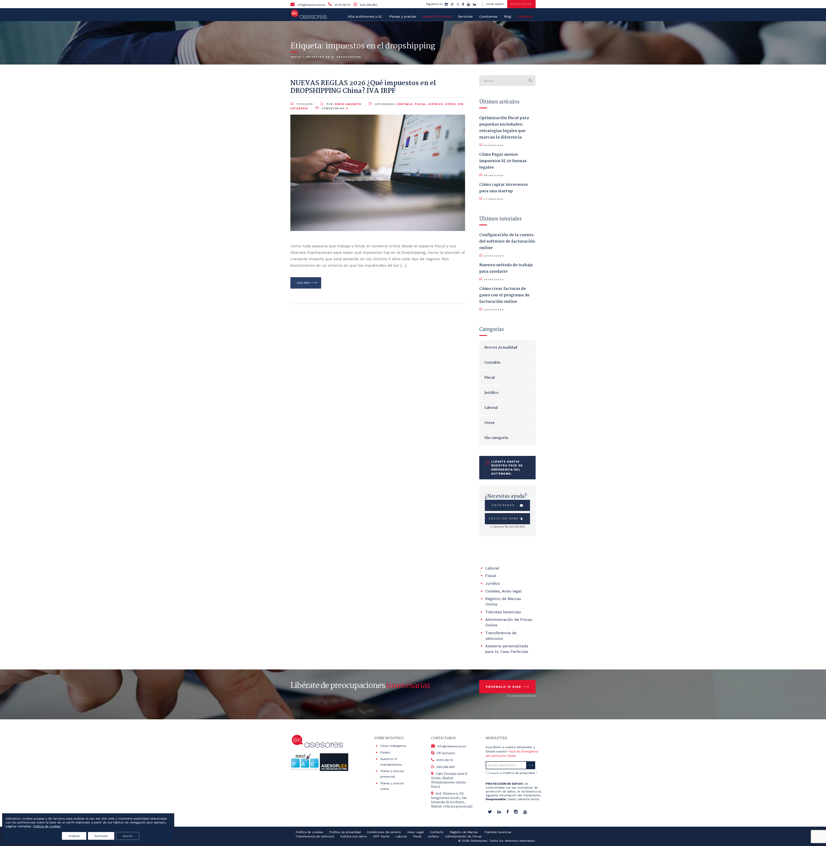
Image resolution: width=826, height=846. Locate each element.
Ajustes (127, 836)
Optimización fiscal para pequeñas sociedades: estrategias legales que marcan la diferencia (504, 128)
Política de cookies (309, 832)
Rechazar (101, 836)
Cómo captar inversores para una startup (503, 188)
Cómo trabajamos (393, 746)
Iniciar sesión (495, 4)
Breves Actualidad (500, 348)
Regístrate (521, 4)
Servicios (465, 16)
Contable (404, 104)
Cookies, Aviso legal (503, 591)
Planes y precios (402, 16)
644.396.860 (368, 4)
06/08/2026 (493, 145)
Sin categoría (496, 438)
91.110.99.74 (342, 4)
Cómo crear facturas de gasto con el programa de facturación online (504, 295)
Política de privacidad (519, 773)
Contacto (437, 832)
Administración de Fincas (463, 836)
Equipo (385, 752)
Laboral (491, 408)
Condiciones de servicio (384, 832)
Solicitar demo (504, 518)
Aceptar (74, 836)
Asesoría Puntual (437, 16)
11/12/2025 (305, 104)
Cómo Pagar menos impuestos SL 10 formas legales (503, 161)
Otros (450, 104)
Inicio (295, 57)
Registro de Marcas (464, 832)
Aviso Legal (415, 832)
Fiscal (420, 104)
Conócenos (488, 16)
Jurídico (435, 104)
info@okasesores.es (311, 4)
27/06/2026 (493, 199)
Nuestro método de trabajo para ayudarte (506, 268)
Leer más (303, 282)
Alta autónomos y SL (365, 16)
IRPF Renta (381, 836)
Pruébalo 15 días (503, 686)
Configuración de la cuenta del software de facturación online (507, 241)
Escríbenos (503, 505)
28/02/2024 (494, 256)
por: (343, 104)
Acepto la (513, 773)
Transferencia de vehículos (315, 836)
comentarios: (334, 108)
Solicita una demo (354, 836)
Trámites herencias (503, 612)
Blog (507, 16)
